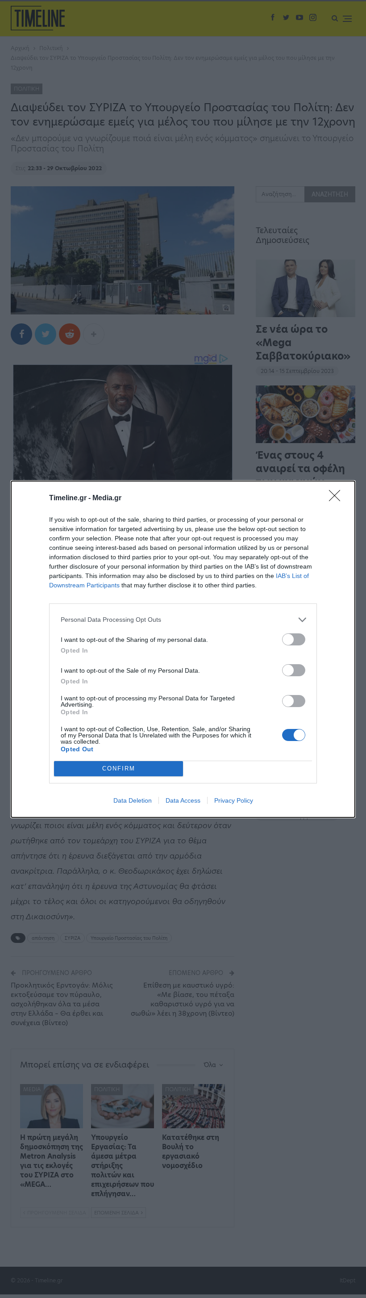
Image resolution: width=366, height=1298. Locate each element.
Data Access (183, 800)
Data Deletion (132, 800)
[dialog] (183, 649)
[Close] (337, 498)
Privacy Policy (233, 800)
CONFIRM (118, 768)
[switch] (293, 639)
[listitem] (183, 619)
